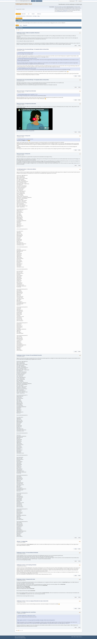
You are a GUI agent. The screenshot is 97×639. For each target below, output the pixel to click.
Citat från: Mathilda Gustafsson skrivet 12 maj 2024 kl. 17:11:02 (27, 94)
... (21, 29)
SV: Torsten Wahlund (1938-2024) (32, 552)
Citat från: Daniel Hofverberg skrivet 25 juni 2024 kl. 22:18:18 (27, 58)
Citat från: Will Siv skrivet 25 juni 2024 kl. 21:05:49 (25, 52)
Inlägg (17, 25)
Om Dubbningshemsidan (21, 169)
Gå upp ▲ (80, 636)
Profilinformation (19, 18)
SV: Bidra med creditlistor (31, 169)
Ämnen (21, 25)
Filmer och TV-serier (20, 90)
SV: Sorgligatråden (24, 541)
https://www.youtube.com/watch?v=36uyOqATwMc (25, 130)
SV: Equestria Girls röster (30, 579)
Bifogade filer (25, 25)
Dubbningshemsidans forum (23, 4)
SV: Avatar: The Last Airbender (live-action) (34, 355)
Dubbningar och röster (21, 32)
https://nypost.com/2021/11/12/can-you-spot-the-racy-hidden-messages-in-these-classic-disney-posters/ (36, 620)
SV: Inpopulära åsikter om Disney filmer (41, 49)
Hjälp (72, 636)
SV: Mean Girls (27, 135)
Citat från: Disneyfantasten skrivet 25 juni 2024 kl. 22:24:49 (27, 68)
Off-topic (18, 541)
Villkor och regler (76, 636)
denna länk (65, 10)
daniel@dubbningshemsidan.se (62, 11)
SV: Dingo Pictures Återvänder (30, 90)
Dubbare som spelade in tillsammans (33, 32)
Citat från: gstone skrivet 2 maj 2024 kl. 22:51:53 (25, 139)
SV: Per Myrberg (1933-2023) (31, 564)
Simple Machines (22, 636)
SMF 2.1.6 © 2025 (17, 636)
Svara (75, 45)
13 (22, 29)
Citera (79, 45)
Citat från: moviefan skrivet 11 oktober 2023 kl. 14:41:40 (26, 615)
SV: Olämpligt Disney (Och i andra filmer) (28, 612)
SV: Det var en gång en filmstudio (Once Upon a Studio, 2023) (37, 600)
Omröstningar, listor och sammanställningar (25, 49)
